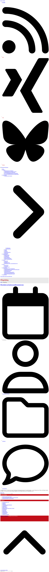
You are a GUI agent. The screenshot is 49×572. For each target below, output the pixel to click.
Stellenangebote (4, 511)
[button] (6, 276)
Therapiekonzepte (5, 512)
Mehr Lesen (2, 492)
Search (1, 493)
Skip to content (2, 0)
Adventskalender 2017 (5, 502)
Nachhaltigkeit (4, 509)
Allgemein (3, 441)
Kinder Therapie (4, 507)
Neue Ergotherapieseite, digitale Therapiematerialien (10, 497)
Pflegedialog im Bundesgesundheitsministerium (12, 284)
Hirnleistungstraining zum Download (7, 498)
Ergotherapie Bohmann (5, 393)
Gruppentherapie (4, 505)
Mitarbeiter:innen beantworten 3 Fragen (8, 508)
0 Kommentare (4, 488)
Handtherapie (4, 506)
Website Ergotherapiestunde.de (7, 496)
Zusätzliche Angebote (5, 514)
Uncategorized (4, 513)
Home (1, 282)
